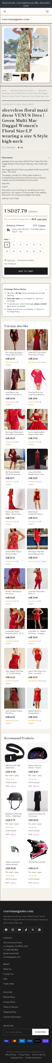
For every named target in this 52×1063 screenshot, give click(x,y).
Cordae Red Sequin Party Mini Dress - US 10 (14, 632)
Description (7, 157)
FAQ (5, 978)
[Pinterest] (39, 929)
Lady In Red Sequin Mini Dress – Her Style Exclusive (37, 672)
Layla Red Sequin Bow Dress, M (36, 592)
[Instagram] (13, 929)
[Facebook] (6, 929)
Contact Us (8, 973)
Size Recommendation (26, 260)
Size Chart (11, 260)
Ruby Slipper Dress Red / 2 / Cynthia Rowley (14, 672)
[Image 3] (24, 77)
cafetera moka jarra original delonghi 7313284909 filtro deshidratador (13, 863)
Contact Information (12, 1016)
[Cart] (47, 11)
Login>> (13, 786)
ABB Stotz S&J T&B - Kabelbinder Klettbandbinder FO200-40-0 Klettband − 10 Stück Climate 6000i (14, 766)
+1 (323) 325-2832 (10, 949)
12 (33, 244)
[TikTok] (26, 929)
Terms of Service (10, 1006)
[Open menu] (5, 11)
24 (34, 251)
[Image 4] (33, 77)
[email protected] (18, 306)
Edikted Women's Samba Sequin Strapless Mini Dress (36, 712)
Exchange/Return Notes (15, 289)
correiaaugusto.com (15, 19)
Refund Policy (9, 996)
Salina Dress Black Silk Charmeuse (36, 815)
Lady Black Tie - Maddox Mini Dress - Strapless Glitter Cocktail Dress (37, 632)
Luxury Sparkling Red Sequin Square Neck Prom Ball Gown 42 (36, 433)
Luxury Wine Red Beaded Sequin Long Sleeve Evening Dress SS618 (36, 473)
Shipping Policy (9, 1011)
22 (27, 251)
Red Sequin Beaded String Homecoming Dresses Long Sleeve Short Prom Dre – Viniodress (13, 473)
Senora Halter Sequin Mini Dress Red (13, 552)
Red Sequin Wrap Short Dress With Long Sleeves (15, 433)
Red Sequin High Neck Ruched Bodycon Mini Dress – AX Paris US (36, 552)
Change (42, 225)
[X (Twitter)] (32, 929)
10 (27, 244)
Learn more (42, 219)
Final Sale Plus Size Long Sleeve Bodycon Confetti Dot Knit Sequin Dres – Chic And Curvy (37, 393)
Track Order (8, 983)
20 (20, 251)
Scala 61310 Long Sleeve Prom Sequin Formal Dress (37, 353)
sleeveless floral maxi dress (21, 90)
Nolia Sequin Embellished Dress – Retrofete (35, 513)
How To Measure (10, 264)
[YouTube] (19, 929)
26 (40, 251)
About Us (7, 968)
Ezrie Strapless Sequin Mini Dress (14, 712)
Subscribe (40, 1032)
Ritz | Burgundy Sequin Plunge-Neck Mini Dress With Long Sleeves (14, 353)
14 (40, 244)
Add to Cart (26, 271)
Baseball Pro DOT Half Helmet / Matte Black (14, 815)
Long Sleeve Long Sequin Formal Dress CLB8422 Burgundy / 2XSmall (13, 393)
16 (7, 251)
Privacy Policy (9, 1001)
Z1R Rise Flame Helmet (36, 862)
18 (14, 251)
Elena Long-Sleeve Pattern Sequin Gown (13, 513)
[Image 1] (8, 77)
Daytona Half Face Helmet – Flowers (34, 766)
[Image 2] (16, 77)
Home (4, 90)
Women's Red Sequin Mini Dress (13, 592)
